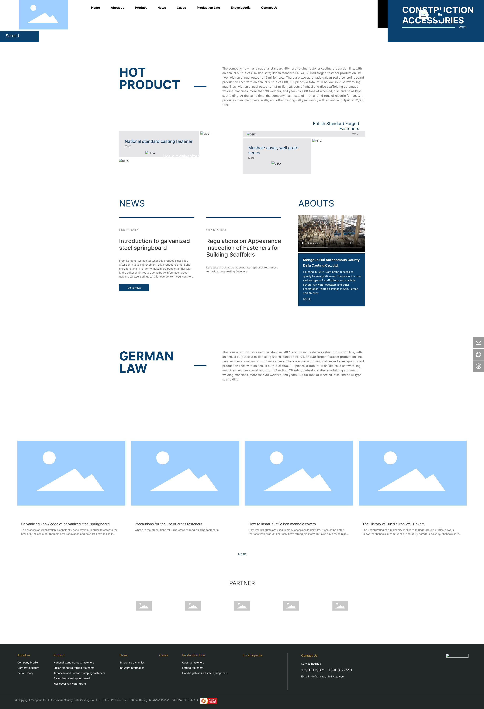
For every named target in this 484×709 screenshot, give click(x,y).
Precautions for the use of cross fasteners (168, 524)
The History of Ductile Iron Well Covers (393, 524)
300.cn (133, 700)
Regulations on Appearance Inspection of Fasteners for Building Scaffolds (243, 247)
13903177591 (340, 670)
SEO (106, 700)
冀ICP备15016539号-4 (185, 700)
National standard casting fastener (158, 141)
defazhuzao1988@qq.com (327, 676)
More (128, 146)
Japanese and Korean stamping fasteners (222, 139)
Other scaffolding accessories (333, 144)
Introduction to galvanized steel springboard (154, 244)
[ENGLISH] (440, 14)
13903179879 (313, 670)
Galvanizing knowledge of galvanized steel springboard (65, 524)
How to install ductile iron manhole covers (282, 524)
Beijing (143, 700)
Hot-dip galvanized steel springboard (199, 156)
